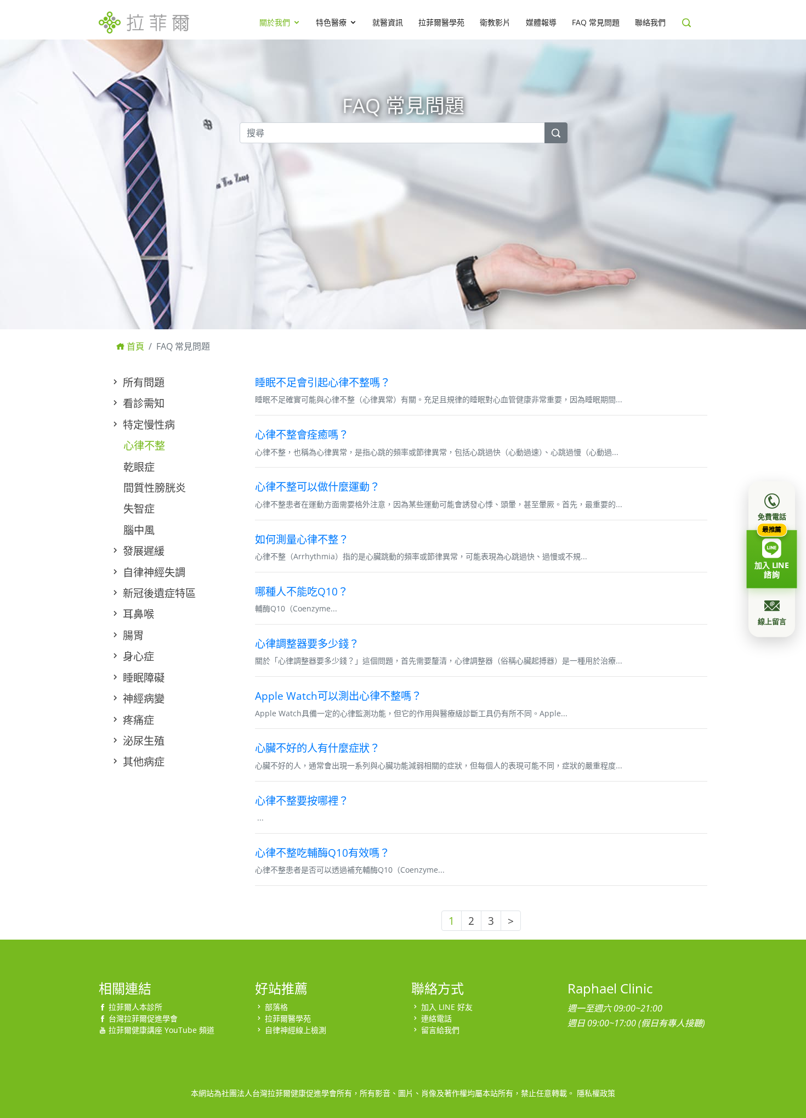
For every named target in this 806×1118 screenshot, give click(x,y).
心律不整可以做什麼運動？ (317, 486)
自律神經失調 (152, 572)
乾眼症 (139, 466)
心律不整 (144, 445)
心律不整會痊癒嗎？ (302, 434)
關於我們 (274, 22)
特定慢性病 (147, 424)
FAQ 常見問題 (596, 22)
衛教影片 (495, 22)
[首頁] (144, 20)
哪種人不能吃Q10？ (301, 591)
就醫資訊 (387, 22)
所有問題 (142, 382)
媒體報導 (541, 22)
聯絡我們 (650, 22)
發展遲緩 (142, 550)
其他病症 (142, 761)
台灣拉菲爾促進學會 (143, 1018)
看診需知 (142, 403)
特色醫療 (331, 22)
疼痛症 (137, 719)
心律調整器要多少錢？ (307, 643)
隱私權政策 (596, 1093)
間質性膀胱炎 (154, 487)
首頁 (134, 346)
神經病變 (142, 698)
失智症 (139, 508)
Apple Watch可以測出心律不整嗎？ (338, 695)
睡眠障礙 (142, 677)
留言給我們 (440, 1030)
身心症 (137, 656)
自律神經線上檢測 (295, 1030)
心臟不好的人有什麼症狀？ (317, 747)
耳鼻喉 (137, 613)
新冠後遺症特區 (158, 593)
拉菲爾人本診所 (135, 1007)
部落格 (276, 1007)
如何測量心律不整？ (302, 539)
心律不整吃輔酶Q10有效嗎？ (322, 852)
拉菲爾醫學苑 (441, 22)
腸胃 (132, 635)
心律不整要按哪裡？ (302, 800)
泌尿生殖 (142, 740)
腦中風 (139, 530)
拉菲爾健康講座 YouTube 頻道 (161, 1030)
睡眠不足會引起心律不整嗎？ (322, 382)
